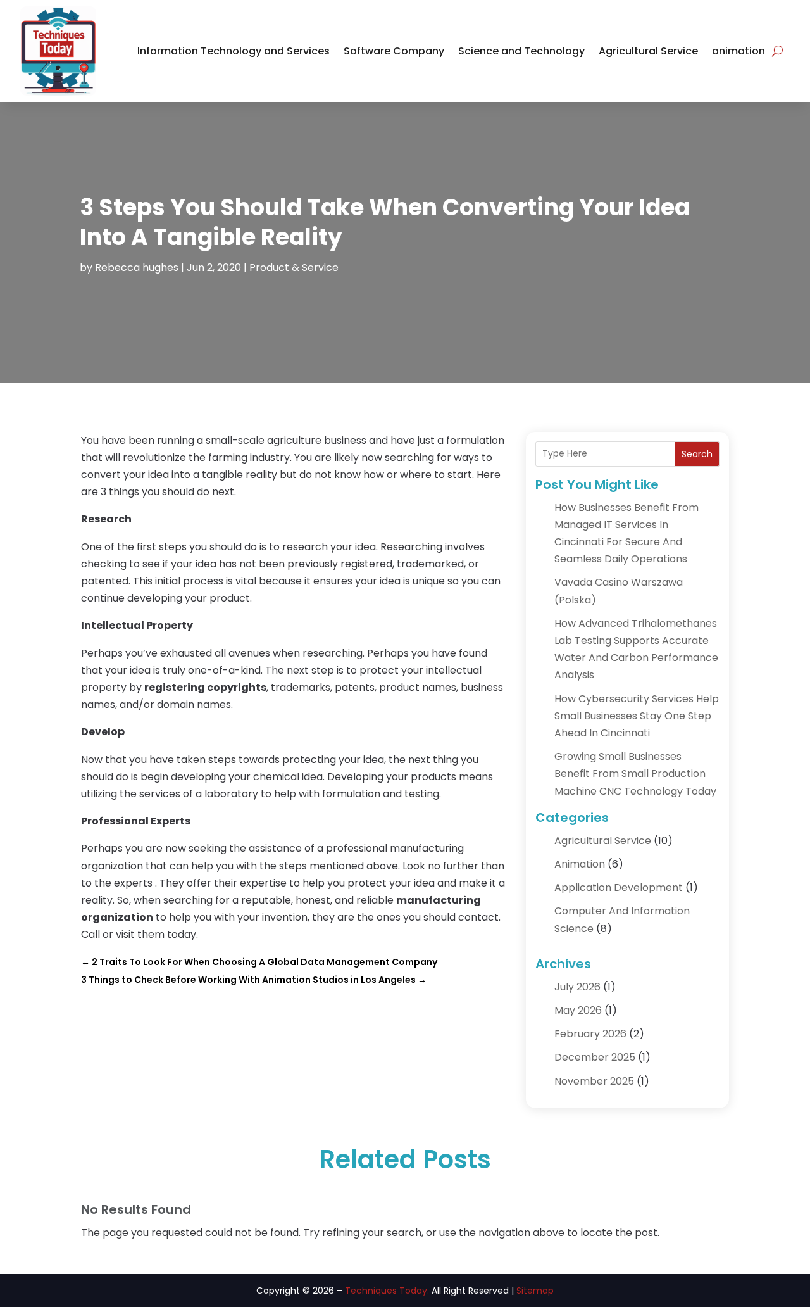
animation (738, 51)
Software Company (394, 51)
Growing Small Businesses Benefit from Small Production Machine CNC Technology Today (635, 773)
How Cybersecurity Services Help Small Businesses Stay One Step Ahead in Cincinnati (636, 715)
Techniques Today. (387, 1290)
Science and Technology (521, 51)
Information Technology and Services (233, 51)
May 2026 (578, 1010)
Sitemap (535, 1290)
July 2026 (577, 987)
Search (697, 454)
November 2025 (594, 1081)
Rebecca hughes (136, 267)
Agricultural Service (648, 51)
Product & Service (294, 267)
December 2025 (594, 1057)
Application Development (618, 887)
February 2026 (590, 1033)
